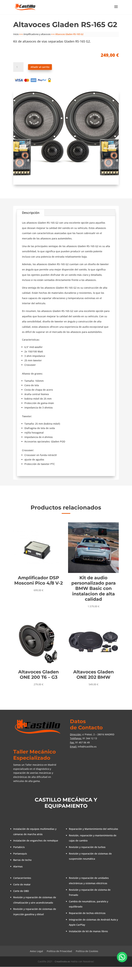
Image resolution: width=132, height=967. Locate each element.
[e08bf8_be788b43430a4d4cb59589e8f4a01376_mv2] (66, 183)
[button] (122, 957)
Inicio (16, 34)
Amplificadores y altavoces (37, 34)
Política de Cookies (87, 951)
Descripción (30, 213)
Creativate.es (62, 961)
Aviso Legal (36, 951)
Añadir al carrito (40, 67)
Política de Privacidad (59, 951)
